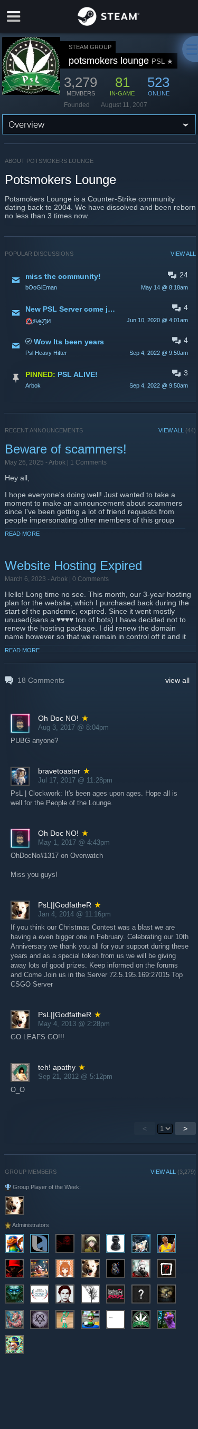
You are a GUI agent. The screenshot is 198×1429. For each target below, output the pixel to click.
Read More (22, 533)
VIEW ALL (183, 253)
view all (177, 680)
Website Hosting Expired (73, 565)
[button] (100, 281)
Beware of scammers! (66, 449)
